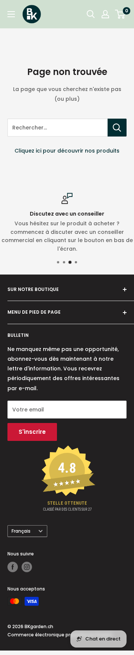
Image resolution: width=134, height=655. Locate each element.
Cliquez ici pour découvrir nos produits (67, 150)
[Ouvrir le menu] (11, 14)
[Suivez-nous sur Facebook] (12, 567)
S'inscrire (32, 432)
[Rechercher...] (117, 128)
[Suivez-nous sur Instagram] (27, 567)
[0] (120, 14)
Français (21, 531)
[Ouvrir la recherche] (91, 14)
